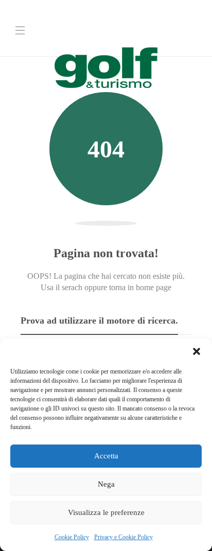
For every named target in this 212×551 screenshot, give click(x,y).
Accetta (106, 456)
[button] (196, 351)
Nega (106, 484)
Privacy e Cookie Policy (123, 537)
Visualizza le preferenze (106, 512)
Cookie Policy (72, 537)
